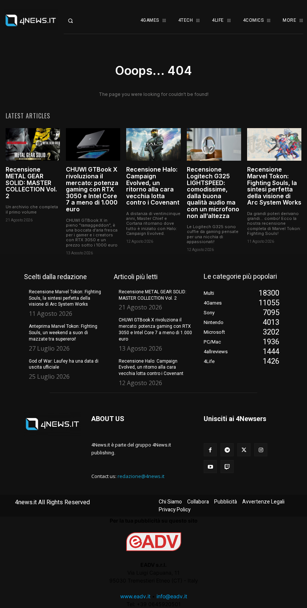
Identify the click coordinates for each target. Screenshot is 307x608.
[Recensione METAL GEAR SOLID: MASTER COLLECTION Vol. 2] (33, 144)
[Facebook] (210, 449)
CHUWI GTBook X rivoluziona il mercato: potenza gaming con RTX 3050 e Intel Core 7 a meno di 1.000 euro (92, 189)
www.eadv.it (135, 596)
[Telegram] (227, 449)
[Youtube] (210, 466)
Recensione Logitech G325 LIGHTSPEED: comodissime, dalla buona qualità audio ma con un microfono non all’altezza (213, 192)
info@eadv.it (171, 596)
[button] (76, 20)
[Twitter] (243, 449)
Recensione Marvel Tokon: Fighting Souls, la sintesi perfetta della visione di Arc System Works (274, 186)
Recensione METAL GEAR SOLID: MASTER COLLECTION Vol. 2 (31, 182)
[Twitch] (227, 466)
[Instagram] (260, 449)
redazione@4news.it (141, 476)
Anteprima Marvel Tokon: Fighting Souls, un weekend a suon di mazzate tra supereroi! (63, 333)
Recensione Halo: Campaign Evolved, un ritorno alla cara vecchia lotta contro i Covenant (152, 186)
